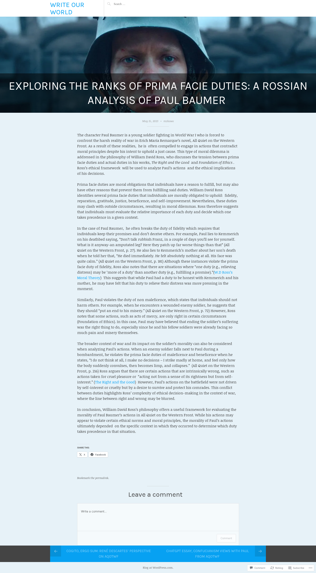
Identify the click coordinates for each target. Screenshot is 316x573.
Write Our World (67, 8)
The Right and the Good (115, 382)
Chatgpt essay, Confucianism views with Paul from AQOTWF (207, 554)
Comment (226, 538)
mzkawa (168, 121)
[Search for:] (128, 4)
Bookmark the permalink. (93, 478)
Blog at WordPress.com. (158, 567)
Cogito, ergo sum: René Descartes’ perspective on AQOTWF (108, 554)
